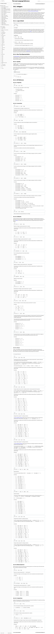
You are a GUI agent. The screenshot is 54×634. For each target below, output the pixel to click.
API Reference (3, 32)
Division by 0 (19, 354)
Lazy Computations (6, 24)
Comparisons (4, 65)
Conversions (3, 35)
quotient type (28, 50)
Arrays (4, 22)
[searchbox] (45, 1)
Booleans (4, 17)
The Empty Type (5, 16)
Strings (4, 14)
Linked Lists (5, 21)
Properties (3, 33)
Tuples (4, 19)
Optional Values (5, 18)
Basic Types (3, 5)
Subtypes (4, 23)
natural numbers (16, 56)
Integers (4, 7)
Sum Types (4, 20)
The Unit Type (5, 15)
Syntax (3, 30)
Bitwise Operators (4, 62)
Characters (4, 13)
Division (4, 54)
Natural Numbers (5, 6)
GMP (30, 31)
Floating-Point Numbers (6, 12)
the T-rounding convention (18, 417)
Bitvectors (4, 11)
